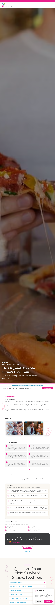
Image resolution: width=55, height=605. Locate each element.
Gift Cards (51, 5)
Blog (47, 5)
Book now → (34, 1)
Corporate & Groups (30, 5)
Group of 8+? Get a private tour (27, 551)
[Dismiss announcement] (53, 1)
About (36, 5)
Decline (39, 601)
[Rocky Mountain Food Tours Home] (8, 5)
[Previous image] (22, 438)
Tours (22, 5)
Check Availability (47, 388)
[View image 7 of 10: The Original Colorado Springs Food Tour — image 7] (29, 428)
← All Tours (4, 362)
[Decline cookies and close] (52, 590)
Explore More (42, 5)
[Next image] (33, 438)
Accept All (48, 601)
